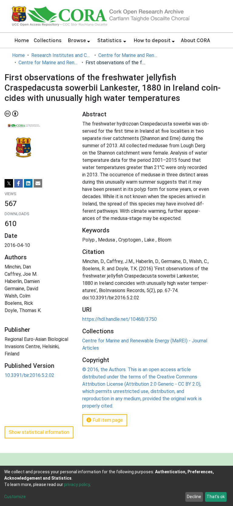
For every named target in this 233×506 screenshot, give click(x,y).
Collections (48, 40)
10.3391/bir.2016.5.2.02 (29, 375)
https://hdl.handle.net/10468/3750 (119, 319)
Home (21, 40)
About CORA (195, 40)
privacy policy (77, 484)
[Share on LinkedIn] (28, 183)
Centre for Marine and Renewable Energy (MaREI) (128, 55)
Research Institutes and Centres (61, 55)
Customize (15, 496)
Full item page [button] (107, 420)
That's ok (216, 496)
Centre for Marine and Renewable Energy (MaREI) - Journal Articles (49, 62)
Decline (194, 496)
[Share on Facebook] (18, 183)
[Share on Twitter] (9, 183)
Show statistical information (39, 432)
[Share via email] (38, 183)
